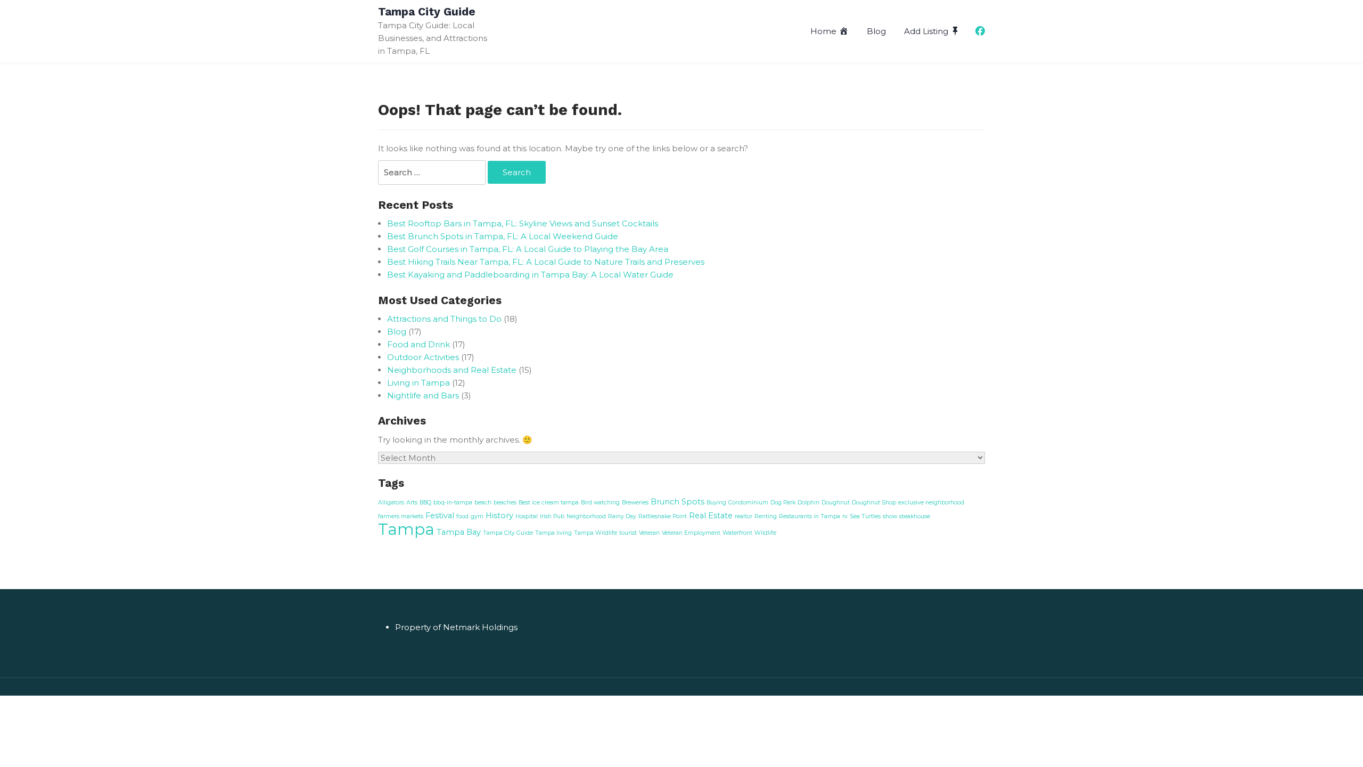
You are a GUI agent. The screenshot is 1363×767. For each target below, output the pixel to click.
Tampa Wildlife (595, 532)
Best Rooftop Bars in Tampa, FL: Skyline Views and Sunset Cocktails (522, 223)
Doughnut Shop (874, 502)
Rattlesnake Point (662, 516)
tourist (628, 532)
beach (482, 502)
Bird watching (600, 502)
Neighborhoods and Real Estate (451, 370)
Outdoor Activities (423, 357)
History (499, 515)
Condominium (748, 502)
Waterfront (737, 532)
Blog (876, 31)
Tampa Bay (459, 532)
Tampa (406, 529)
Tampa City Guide (426, 11)
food (462, 516)
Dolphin (808, 502)
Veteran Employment (691, 532)
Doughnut (836, 502)
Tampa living (553, 532)
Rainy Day (622, 516)
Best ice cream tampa (549, 502)
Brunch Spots (677, 502)
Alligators (391, 502)
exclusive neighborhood (931, 502)
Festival (439, 515)
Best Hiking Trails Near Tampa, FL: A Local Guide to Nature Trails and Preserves (545, 262)
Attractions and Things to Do (444, 319)
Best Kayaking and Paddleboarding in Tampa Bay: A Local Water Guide (530, 275)
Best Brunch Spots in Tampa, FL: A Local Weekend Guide (502, 236)
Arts (411, 502)
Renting (765, 516)
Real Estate (711, 515)
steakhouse (914, 516)
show (890, 516)
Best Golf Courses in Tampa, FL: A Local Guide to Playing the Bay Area (527, 249)
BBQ (425, 502)
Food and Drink (418, 344)
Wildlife (765, 532)
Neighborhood (586, 516)
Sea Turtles (865, 516)
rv (845, 516)
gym (477, 516)
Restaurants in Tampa (809, 516)
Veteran (649, 532)
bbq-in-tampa (452, 502)
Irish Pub (552, 516)
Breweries (635, 502)
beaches (505, 502)
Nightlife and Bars (423, 395)
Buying (716, 502)
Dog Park (782, 502)
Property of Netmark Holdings (456, 627)
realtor (743, 516)
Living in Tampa (418, 383)
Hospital (526, 516)
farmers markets (400, 516)
